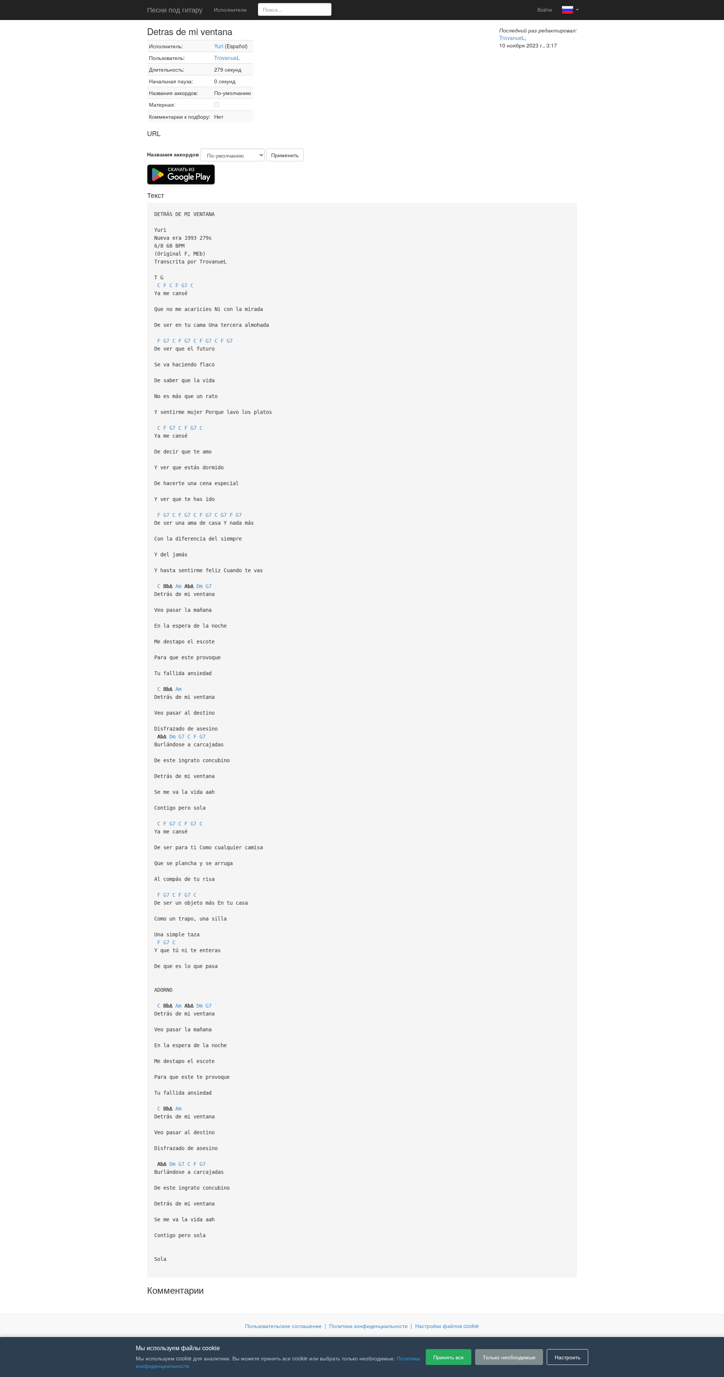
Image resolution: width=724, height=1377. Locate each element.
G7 (184, 285)
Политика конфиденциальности (368, 1326)
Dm (199, 586)
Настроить (567, 1357)
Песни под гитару (174, 9)
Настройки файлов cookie (447, 1326)
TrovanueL (227, 57)
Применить (285, 155)
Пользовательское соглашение (283, 1326)
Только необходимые (509, 1357)
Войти (544, 9)
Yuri (218, 46)
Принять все (448, 1357)
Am (178, 586)
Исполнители (230, 9)
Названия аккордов (173, 154)
